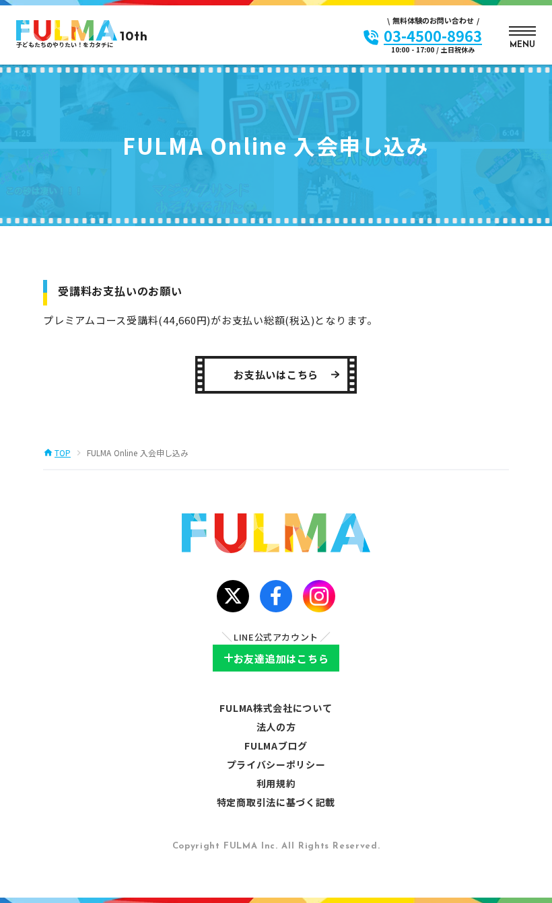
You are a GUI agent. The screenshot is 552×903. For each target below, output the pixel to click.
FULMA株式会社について (275, 708)
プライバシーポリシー (276, 764)
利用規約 (276, 783)
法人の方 (276, 726)
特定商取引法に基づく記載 (276, 802)
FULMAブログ (276, 745)
